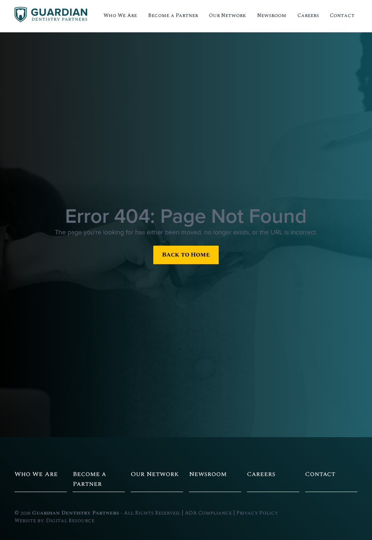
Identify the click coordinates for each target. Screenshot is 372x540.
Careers (308, 16)
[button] (120, 16)
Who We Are (120, 16)
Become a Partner (173, 16)
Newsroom (271, 16)
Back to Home (186, 254)
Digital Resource (70, 521)
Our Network (227, 16)
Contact (342, 16)
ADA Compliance (208, 513)
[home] (51, 16)
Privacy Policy (257, 513)
